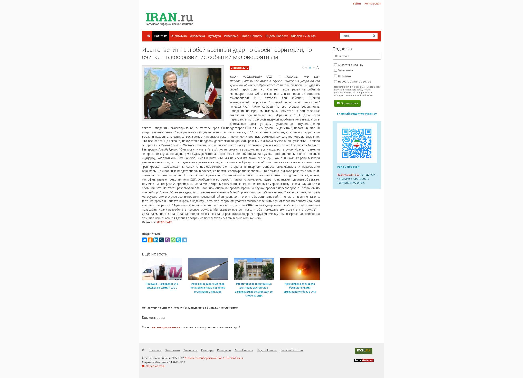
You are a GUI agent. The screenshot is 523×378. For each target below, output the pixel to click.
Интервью (231, 36)
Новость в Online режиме (354, 81)
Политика (161, 36)
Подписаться (349, 103)
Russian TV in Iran (303, 36)
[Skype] (178, 240)
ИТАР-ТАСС (164, 222)
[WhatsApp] (173, 240)
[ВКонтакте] (144, 240)
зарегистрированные (166, 327)
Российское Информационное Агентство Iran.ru (213, 358)
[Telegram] (184, 240)
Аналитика (197, 36)
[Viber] (167, 240)
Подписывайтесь (348, 174)
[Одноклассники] (150, 240)
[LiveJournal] (161, 240)
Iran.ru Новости (348, 166)
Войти (357, 3)
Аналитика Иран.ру (350, 65)
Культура (214, 36)
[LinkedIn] (155, 240)
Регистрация (372, 3)
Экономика (179, 36)
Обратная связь (155, 366)
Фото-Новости (252, 36)
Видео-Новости (277, 36)
